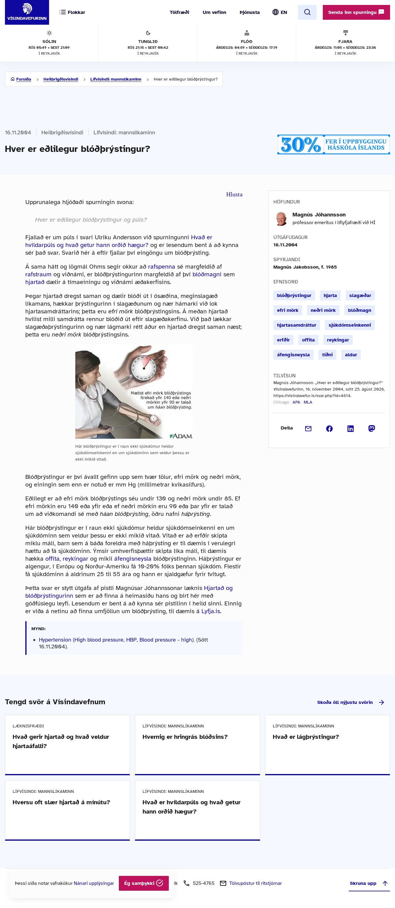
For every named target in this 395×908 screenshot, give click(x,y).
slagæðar (360, 295)
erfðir (283, 340)
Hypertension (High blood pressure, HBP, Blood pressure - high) (116, 639)
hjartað (34, 282)
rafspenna (161, 266)
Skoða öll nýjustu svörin (345, 702)
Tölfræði (179, 12)
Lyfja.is (211, 611)
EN (284, 12)
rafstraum (38, 274)
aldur (351, 355)
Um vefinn (214, 12)
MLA (308, 402)
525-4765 (203, 883)
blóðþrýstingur (294, 295)
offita (52, 559)
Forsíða (23, 79)
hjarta (330, 295)
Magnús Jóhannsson (319, 214)
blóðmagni (207, 274)
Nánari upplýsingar (94, 883)
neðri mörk (323, 310)
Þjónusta (250, 12)
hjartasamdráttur (296, 325)
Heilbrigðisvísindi (61, 79)
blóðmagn (359, 310)
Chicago (281, 402)
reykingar (75, 559)
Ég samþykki (140, 883)
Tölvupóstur (255, 883)
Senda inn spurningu (353, 12)
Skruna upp (363, 883)
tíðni (327, 355)
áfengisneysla (133, 559)
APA (296, 402)
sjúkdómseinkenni (350, 325)
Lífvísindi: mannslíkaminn (115, 79)
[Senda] (308, 428)
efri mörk (287, 310)
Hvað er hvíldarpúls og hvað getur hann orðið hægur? (118, 241)
